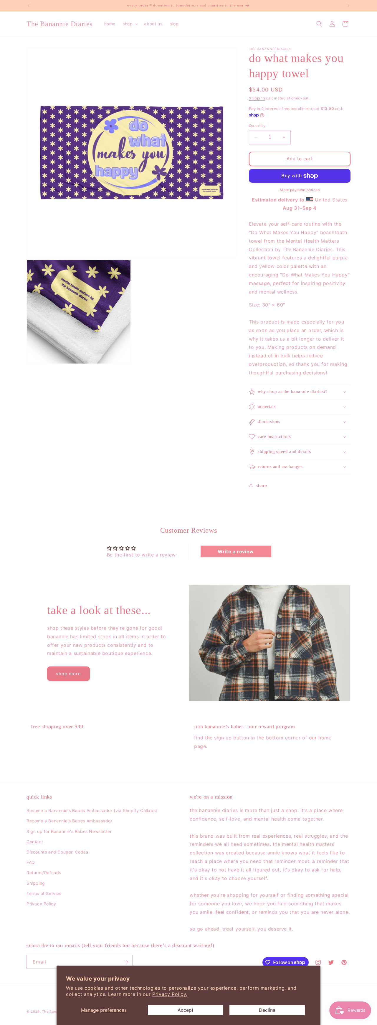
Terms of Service (44, 893)
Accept (186, 1010)
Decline (267, 1010)
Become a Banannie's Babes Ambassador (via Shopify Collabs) (92, 810)
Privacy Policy (41, 903)
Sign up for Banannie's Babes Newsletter (69, 831)
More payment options (300, 190)
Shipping (257, 98)
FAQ (31, 862)
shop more (68, 673)
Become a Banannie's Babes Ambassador (70, 820)
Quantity (257, 125)
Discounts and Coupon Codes (57, 851)
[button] (129, 24)
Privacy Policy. (169, 994)
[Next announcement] (348, 5)
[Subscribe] (125, 962)
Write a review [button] (236, 551)
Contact (35, 841)
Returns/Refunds (44, 872)
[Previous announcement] (28, 5)
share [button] (261, 485)
